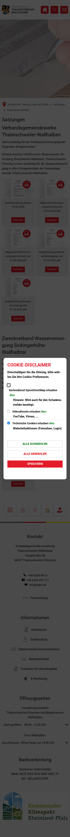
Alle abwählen (35, 454)
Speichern (35, 464)
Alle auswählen (35, 444)
